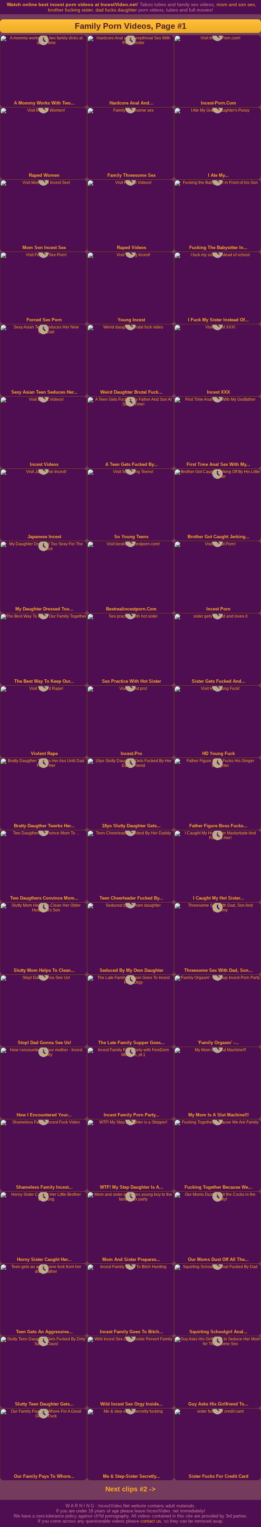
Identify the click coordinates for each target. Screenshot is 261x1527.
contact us (150, 1521)
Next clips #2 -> (130, 1489)
